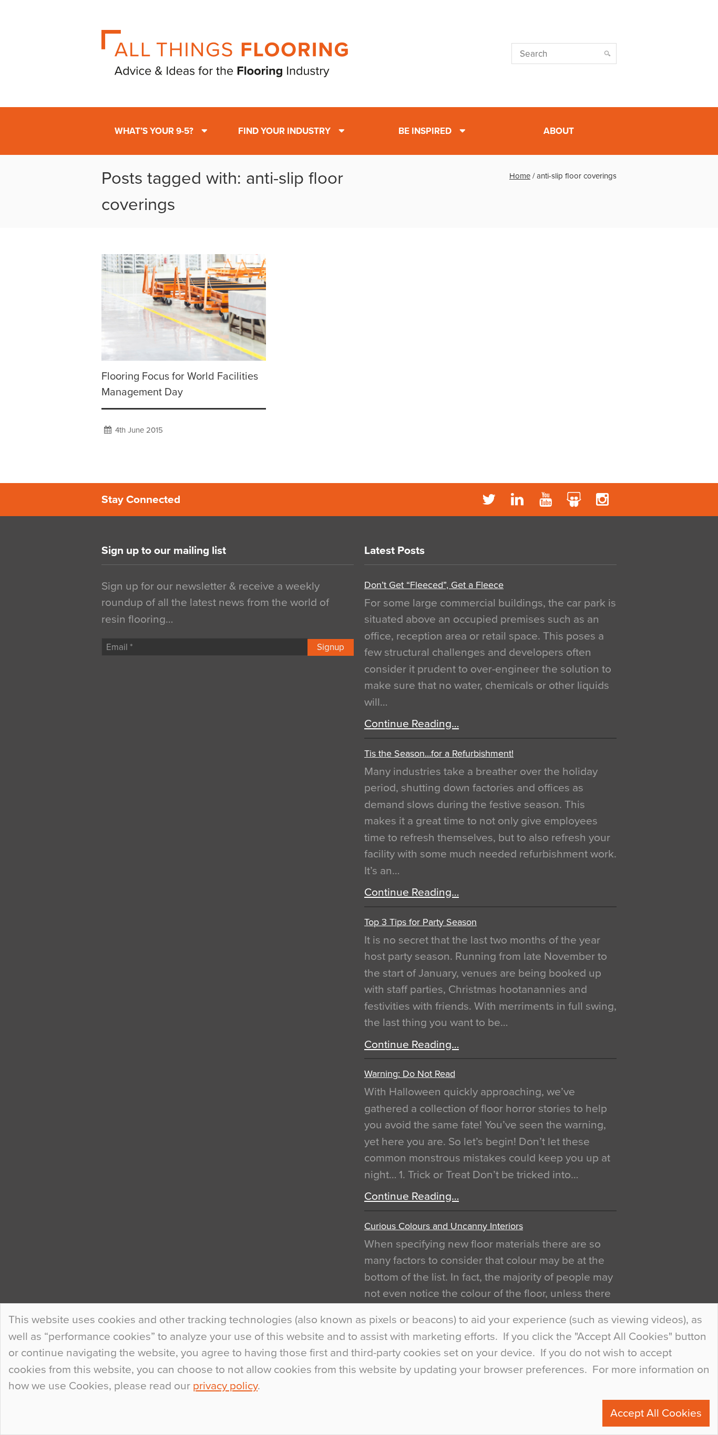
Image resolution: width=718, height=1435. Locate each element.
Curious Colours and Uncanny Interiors (443, 1226)
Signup (330, 647)
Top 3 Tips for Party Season (420, 922)
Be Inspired (425, 131)
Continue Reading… (411, 723)
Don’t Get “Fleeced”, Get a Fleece (434, 585)
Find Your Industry (284, 131)
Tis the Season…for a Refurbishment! (439, 753)
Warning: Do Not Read (409, 1074)
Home (519, 176)
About (558, 131)
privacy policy (225, 1385)
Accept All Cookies (656, 1413)
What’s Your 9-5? (154, 131)
